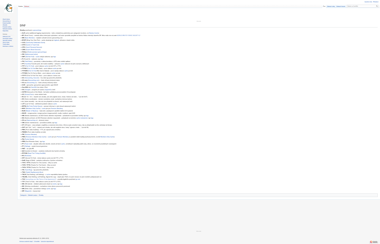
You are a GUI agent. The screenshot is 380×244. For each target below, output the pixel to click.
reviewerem (84, 118)
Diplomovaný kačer (31, 54)
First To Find (29, 66)
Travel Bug (28, 170)
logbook (56, 40)
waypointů (48, 89)
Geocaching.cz (31, 82)
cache (37, 56)
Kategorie (23, 195)
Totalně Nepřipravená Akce (34, 172)
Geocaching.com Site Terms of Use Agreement (40, 179)
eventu (54, 184)
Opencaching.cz (32, 120)
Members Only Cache (33, 108)
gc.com (78, 179)
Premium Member (30, 134)
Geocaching (29, 78)
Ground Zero (29, 94)
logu (54, 56)
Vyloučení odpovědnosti (47, 241)
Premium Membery (57, 108)
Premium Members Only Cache (36, 137)
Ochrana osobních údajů (26, 241)
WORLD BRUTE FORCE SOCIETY (128, 35)
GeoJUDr (34, 87)
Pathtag (27, 146)
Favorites (28, 64)
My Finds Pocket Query (34, 106)
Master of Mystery (32, 111)
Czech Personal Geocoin (33, 47)
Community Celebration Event (35, 42)
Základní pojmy (32, 195)
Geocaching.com (33, 80)
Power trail (28, 144)
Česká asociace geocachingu (37, 52)
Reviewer (28, 155)
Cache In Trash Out (32, 45)
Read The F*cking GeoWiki (36, 153)
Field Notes (28, 61)
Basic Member (29, 38)
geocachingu (37, 30)
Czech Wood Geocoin (33, 49)
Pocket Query (29, 139)
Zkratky (41, 195)
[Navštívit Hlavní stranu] (9, 8)
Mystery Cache (94, 33)
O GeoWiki (37, 241)
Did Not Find (30, 56)
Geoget (27, 89)
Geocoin (36, 78)
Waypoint (28, 191)
